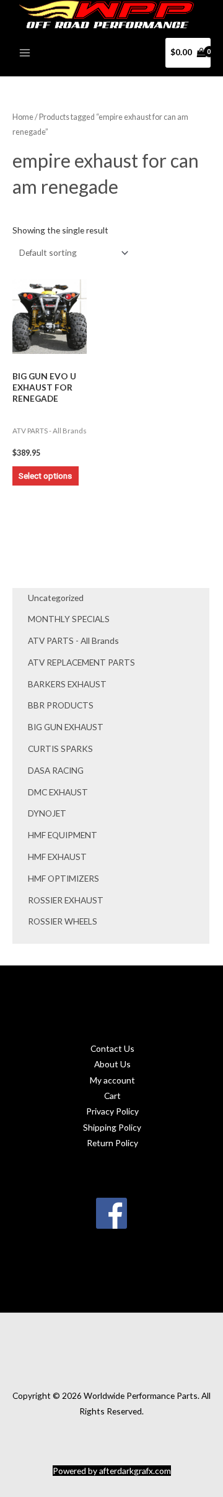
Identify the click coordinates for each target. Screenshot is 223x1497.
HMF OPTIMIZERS (63, 878)
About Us (112, 1064)
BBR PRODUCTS (61, 705)
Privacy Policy (112, 1111)
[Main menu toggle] (24, 52)
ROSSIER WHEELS (62, 921)
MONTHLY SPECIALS (69, 618)
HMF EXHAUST (57, 856)
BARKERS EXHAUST (67, 684)
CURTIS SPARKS (60, 748)
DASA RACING (56, 770)
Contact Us (112, 1048)
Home (22, 117)
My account (112, 1080)
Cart (112, 1095)
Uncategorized (56, 597)
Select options (45, 476)
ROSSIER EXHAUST (65, 900)
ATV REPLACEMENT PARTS (81, 662)
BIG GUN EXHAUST (65, 726)
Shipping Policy (112, 1127)
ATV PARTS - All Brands (73, 640)
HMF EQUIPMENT (62, 835)
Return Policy (112, 1142)
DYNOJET (47, 813)
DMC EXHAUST (58, 792)
